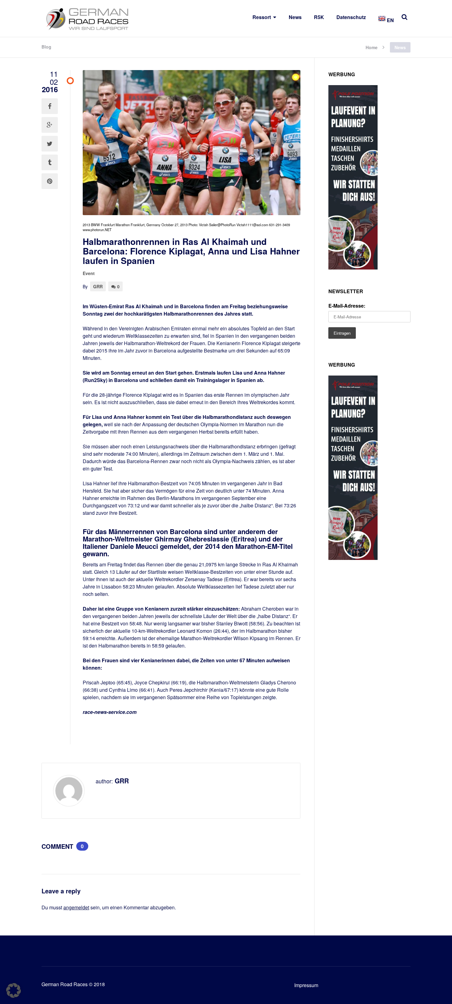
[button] (13, 990)
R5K (319, 17)
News (295, 17)
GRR (98, 286)
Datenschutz (351, 17)
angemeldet (76, 907)
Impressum (306, 985)
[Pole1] (353, 267)
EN (390, 20)
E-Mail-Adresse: (346, 305)
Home (372, 46)
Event (89, 273)
